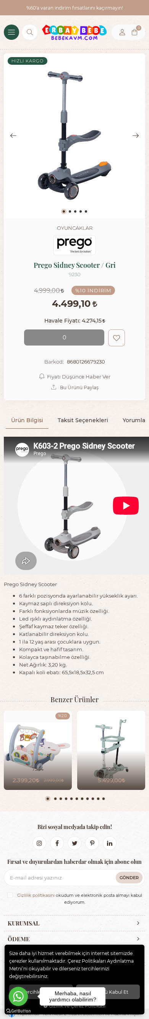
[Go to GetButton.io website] (18, 1011)
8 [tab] (87, 799)
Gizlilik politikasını (36, 895)
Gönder (129, 877)
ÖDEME (19, 939)
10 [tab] (98, 799)
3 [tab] (61, 799)
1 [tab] (48, 799)
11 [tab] (103, 799)
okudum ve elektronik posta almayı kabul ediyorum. (79, 899)
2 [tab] (55, 799)
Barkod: (54, 362)
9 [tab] (93, 799)
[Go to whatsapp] (18, 996)
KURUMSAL (23, 923)
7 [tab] (82, 799)
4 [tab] (66, 799)
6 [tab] (77, 799)
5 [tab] (71, 799)
